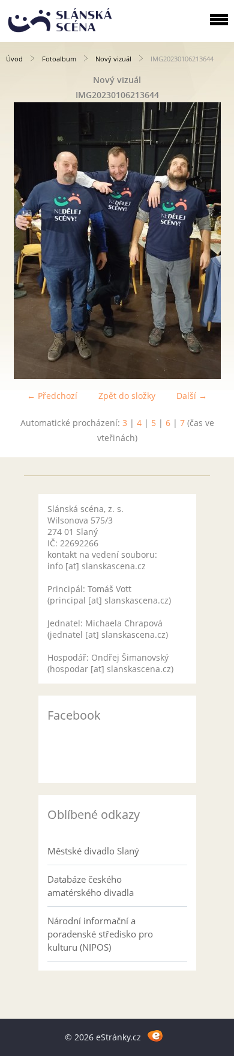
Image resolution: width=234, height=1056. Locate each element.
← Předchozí (52, 395)
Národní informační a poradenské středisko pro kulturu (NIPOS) (100, 934)
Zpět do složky (126, 395)
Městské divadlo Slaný (93, 851)
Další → (191, 395)
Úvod (14, 58)
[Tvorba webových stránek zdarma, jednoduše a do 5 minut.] (155, 1035)
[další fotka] (214, 240)
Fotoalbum (59, 58)
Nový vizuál (113, 58)
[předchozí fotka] (19, 240)
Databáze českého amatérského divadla (90, 885)
